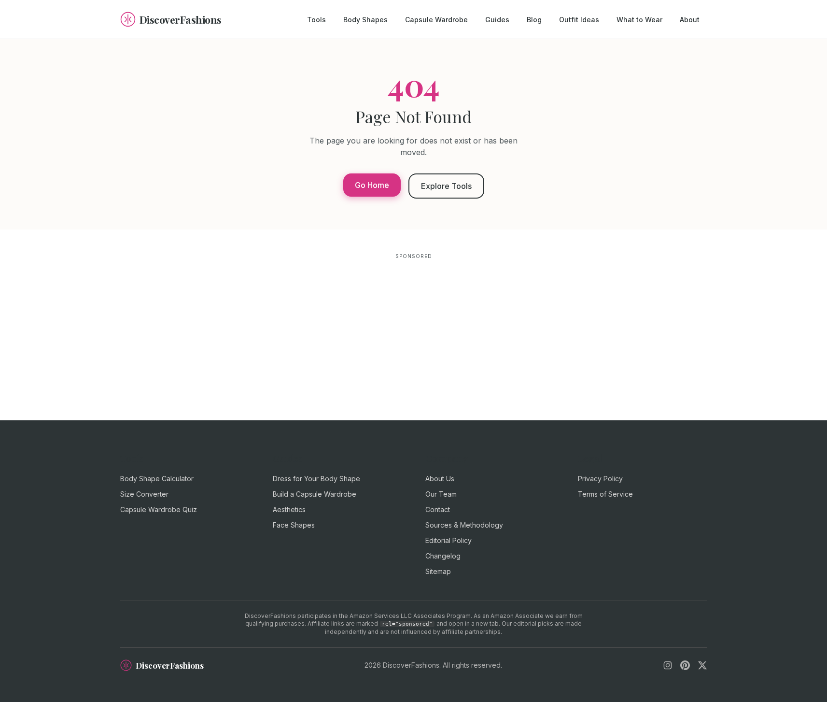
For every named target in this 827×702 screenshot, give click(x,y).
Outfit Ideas (579, 19)
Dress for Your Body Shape (316, 478)
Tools (316, 19)
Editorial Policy (448, 540)
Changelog (443, 556)
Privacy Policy (600, 478)
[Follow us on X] (702, 665)
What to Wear (639, 19)
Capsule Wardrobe (436, 19)
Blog (534, 19)
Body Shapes (365, 19)
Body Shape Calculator (157, 478)
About (690, 19)
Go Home (372, 185)
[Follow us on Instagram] (668, 665)
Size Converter (144, 494)
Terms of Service (605, 494)
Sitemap (438, 571)
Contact (437, 509)
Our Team (441, 494)
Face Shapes (294, 525)
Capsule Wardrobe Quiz (158, 509)
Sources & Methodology (464, 525)
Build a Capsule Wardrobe (314, 494)
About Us (439, 478)
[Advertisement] (413, 329)
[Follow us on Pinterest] (685, 665)
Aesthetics (289, 509)
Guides (497, 19)
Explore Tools (446, 186)
